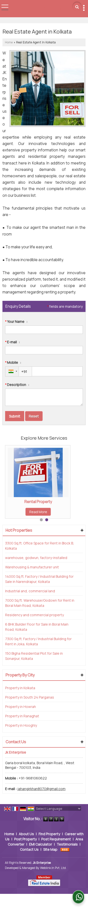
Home (9, 42)
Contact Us (29, 849)
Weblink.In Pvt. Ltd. (53, 868)
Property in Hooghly (21, 725)
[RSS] (65, 849)
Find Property (49, 833)
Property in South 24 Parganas (29, 697)
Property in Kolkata (20, 687)
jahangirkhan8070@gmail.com (41, 788)
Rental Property (38, 501)
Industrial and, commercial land (30, 591)
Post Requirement (56, 839)
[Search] (77, 6)
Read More (38, 511)
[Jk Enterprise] (42, 9)
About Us (26, 833)
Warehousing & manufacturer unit (32, 567)
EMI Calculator (40, 844)
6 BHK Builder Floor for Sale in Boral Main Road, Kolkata (36, 627)
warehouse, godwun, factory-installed (36, 557)
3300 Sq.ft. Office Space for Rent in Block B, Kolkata (39, 546)
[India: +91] (12, 371)
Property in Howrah (20, 706)
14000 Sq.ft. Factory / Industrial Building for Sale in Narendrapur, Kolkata (39, 579)
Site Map (50, 849)
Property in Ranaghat (22, 716)
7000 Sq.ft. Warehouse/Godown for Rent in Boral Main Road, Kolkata (39, 603)
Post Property (25, 839)
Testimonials (67, 844)
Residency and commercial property (34, 615)
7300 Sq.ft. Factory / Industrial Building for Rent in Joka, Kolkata (38, 641)
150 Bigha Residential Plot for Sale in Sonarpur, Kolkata (34, 656)
